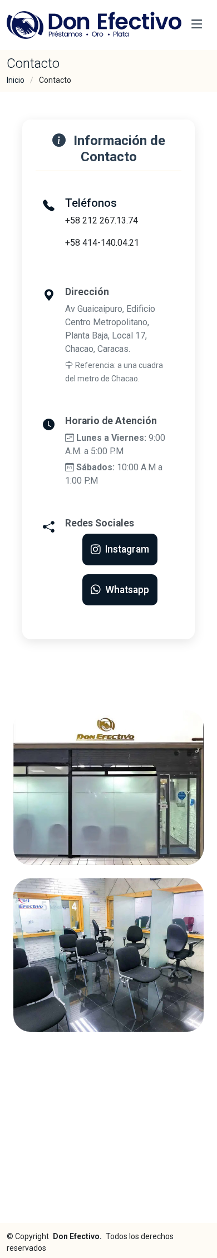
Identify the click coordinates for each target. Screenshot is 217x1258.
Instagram (127, 549)
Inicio (15, 80)
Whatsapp (127, 589)
